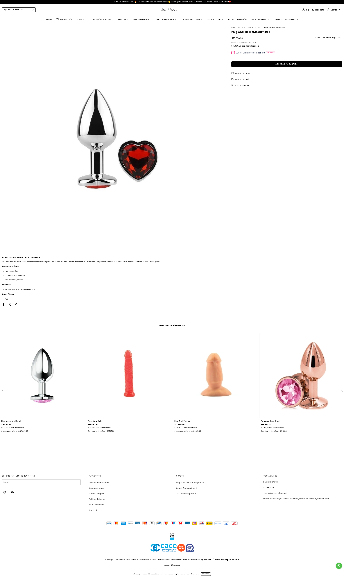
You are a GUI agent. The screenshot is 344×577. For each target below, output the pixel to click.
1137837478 (268, 487)
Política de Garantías (99, 482)
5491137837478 (270, 482)
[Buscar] (33, 10)
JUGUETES (82, 19)
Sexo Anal (252, 27)
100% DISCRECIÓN (64, 19)
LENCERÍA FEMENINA (165, 19)
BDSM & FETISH (214, 19)
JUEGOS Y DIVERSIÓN (237, 19)
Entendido (205, 574)
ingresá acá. (206, 559)
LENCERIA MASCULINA (190, 19)
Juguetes (242, 27)
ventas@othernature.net (275, 493)
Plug (259, 27)
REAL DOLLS (123, 19)
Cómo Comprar (96, 493)
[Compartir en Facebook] (3, 304)
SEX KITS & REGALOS (260, 19)
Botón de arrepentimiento (227, 559)
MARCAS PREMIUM (141, 19)
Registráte (319, 9)
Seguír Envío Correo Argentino (190, 482)
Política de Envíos (97, 499)
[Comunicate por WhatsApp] (339, 566)
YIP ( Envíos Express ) (186, 493)
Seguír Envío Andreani (186, 488)
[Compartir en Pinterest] (16, 304)
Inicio (233, 27)
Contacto (93, 510)
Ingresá (309, 9)
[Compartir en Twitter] (10, 304)
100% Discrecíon (96, 504)
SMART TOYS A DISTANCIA (286, 19)
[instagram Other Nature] (5, 492)
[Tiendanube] (172, 565)
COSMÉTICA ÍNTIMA (102, 19)
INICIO (49, 19)
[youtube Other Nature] (12, 492)
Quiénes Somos (96, 488)
